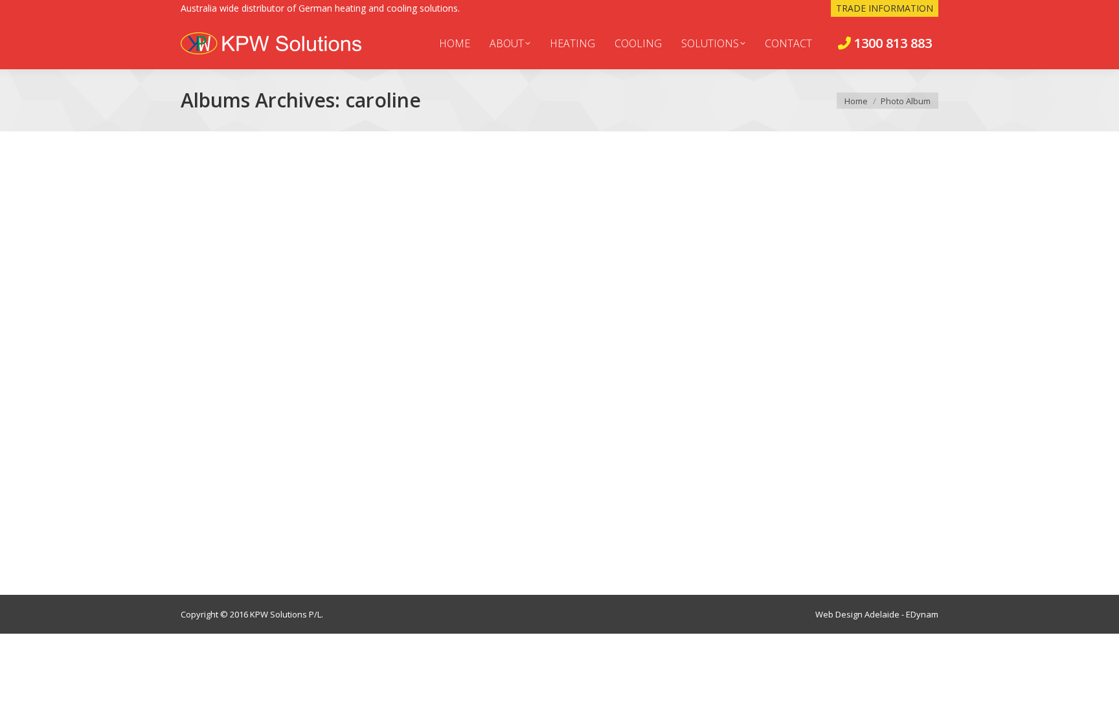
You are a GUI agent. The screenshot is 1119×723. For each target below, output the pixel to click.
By (272, 543)
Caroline (220, 521)
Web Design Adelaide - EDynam (876, 614)
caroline (213, 543)
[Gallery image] (559, 332)
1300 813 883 (891, 43)
